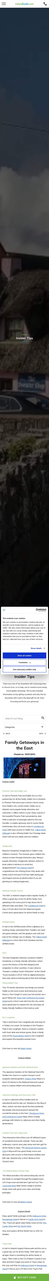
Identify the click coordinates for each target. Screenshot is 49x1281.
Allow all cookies (24, 655)
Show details (36, 648)
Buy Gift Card (26, 1277)
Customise (23, 662)
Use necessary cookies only (24, 669)
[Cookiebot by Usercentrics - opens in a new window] (35, 610)
